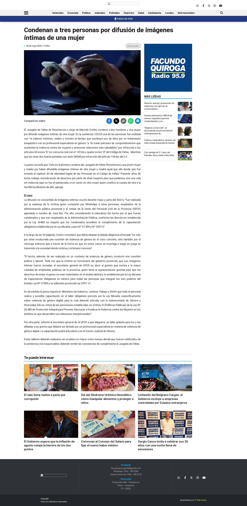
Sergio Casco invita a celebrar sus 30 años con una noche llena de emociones (163, 445)
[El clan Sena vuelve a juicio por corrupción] (51, 377)
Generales (58, 13)
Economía (73, 13)
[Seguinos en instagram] (214, 5)
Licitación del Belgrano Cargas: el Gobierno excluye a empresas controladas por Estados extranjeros (162, 398)
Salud (141, 13)
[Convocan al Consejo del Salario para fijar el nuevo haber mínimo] (108, 424)
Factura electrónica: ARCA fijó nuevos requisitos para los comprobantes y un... (158, 118)
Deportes (129, 13)
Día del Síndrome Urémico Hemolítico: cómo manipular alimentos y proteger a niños (107, 398)
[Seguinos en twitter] (209, 5)
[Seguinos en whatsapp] (197, 5)
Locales (169, 13)
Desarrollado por (193, 500)
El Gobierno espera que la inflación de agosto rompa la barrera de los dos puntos (49, 445)
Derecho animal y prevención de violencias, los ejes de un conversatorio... (159, 106)
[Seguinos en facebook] (203, 5)
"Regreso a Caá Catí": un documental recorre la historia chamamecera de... (158, 131)
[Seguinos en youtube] (220, 5)
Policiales (114, 13)
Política (86, 13)
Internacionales (186, 13)
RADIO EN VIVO (125, 18)
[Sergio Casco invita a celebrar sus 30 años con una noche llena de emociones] (165, 424)
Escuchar (135, 46)
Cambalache (154, 13)
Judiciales (99, 13)
